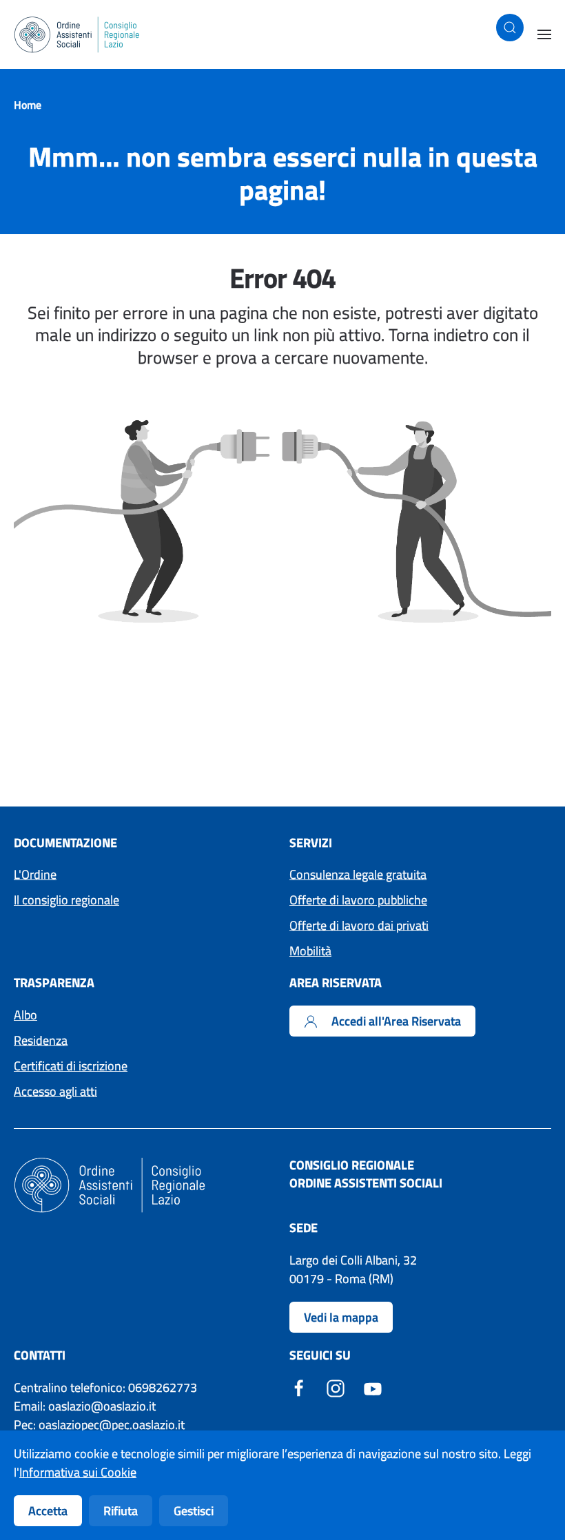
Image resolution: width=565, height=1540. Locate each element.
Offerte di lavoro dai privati (359, 925)
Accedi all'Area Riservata (396, 1021)
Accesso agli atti (55, 1091)
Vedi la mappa (341, 1317)
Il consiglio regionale (66, 900)
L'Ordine (35, 874)
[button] (510, 27)
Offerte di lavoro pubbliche (358, 900)
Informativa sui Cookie (77, 1472)
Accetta (48, 1510)
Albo (25, 1015)
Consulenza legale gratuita (358, 874)
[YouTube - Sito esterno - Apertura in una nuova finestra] (372, 1387)
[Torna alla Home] (77, 34)
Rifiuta (120, 1510)
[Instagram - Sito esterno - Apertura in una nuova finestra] (335, 1387)
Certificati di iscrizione (70, 1066)
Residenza (41, 1040)
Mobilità (310, 950)
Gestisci (194, 1510)
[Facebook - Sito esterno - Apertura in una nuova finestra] (299, 1387)
